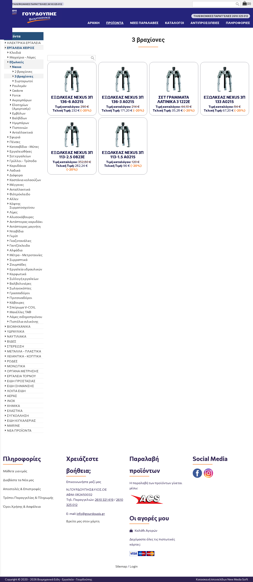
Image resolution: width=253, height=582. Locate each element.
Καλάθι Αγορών (145, 530)
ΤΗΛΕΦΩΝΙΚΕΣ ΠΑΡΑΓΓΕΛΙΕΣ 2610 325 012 (37, 4)
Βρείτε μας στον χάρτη (82, 521)
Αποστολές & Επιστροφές (22, 489)
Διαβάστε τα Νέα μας (18, 480)
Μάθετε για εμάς (15, 471)
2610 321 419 (104, 499)
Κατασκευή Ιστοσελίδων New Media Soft (222, 579)
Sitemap (121, 566)
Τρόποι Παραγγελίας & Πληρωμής (28, 497)
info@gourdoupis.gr (91, 513)
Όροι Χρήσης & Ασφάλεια (22, 506)
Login (134, 566)
